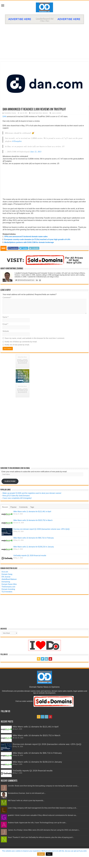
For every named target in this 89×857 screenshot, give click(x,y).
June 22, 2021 (35, 151)
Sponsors (45, 113)
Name (5, 317)
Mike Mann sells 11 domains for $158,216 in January (33, 547)
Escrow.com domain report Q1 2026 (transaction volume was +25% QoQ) (41, 529)
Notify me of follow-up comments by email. (21, 342)
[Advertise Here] (44, 19)
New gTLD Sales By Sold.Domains (16, 496)
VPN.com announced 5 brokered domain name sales (26, 236)
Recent (5, 507)
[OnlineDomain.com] (44, 7)
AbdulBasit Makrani (9, 579)
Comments (23, 507)
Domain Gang (7, 574)
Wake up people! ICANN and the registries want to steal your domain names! (31, 493)
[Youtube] (50, 659)
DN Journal (6, 577)
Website (6, 331)
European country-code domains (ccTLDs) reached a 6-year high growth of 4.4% (37, 239)
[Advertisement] (44, 40)
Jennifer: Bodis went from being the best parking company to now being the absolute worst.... (43, 786)
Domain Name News (36, 113)
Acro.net (5, 572)
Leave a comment (56, 113)
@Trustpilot (16, 141)
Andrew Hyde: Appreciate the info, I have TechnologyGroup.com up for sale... (37, 823)
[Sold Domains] (44, 260)
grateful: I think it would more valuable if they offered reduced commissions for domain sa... (42, 815)
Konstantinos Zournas (10, 113)
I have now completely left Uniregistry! (17, 498)
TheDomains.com (8, 587)
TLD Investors (7, 592)
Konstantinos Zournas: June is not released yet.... (27, 793)
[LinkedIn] (46, 659)
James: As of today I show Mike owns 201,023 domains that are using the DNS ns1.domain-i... (44, 830)
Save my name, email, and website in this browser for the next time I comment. (35, 338)
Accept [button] (41, 854)
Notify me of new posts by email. (17, 345)
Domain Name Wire (9, 584)
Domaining (6, 582)
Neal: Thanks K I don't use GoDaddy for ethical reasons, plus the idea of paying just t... (41, 837)
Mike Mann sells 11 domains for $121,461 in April (32, 511)
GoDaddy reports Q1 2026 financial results (29, 555)
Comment (7, 297)
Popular (13, 507)
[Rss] (38, 659)
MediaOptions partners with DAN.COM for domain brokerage (29, 242)
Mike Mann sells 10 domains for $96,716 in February (33, 538)
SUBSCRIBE (10, 481)
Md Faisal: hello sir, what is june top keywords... (26, 800)
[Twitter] (42, 659)
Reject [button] (49, 854)
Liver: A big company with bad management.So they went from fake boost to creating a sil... (42, 808)
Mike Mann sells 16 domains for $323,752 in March (33, 520)
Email (5, 324)
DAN (4, 116)
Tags (32, 507)
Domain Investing (8, 589)
